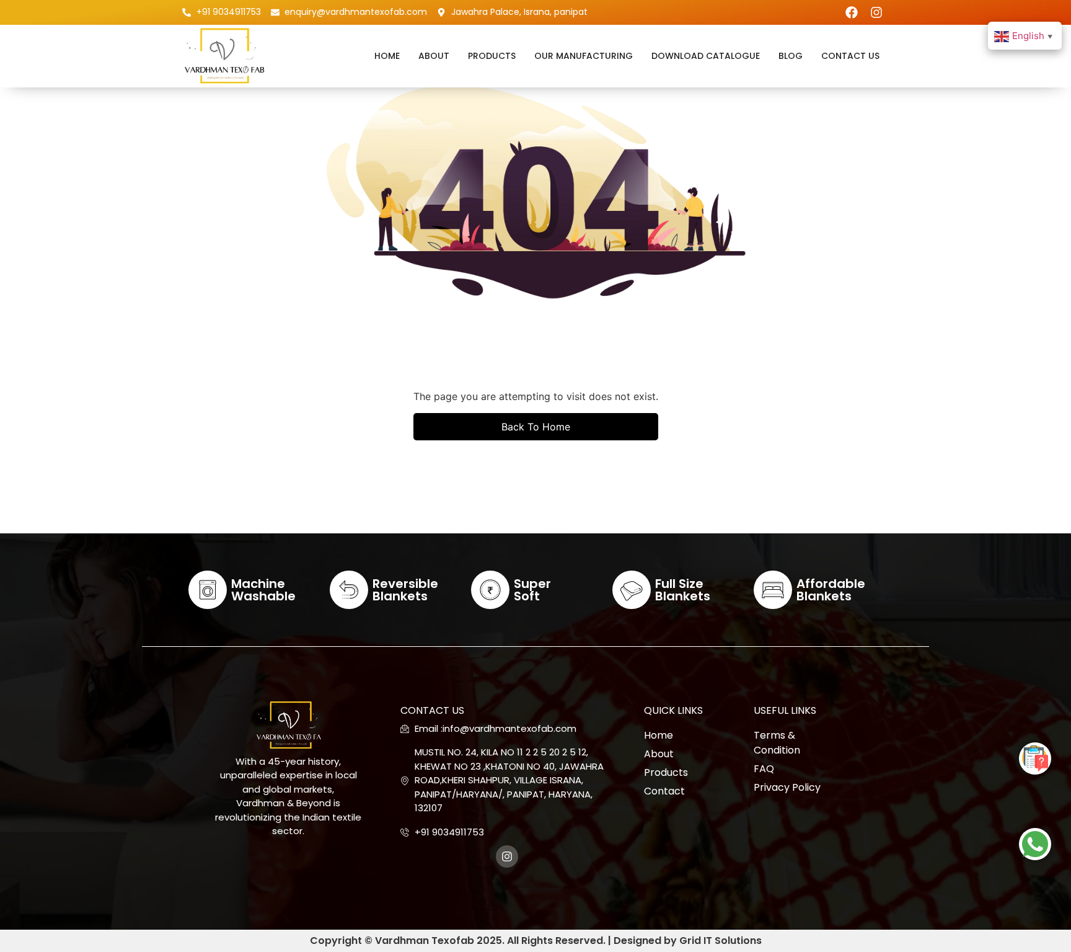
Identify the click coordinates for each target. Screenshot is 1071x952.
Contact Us (850, 56)
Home (387, 56)
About (433, 56)
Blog (790, 56)
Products (492, 56)
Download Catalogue (705, 56)
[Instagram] (876, 12)
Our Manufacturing (583, 56)
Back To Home (535, 426)
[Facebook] (851, 12)
